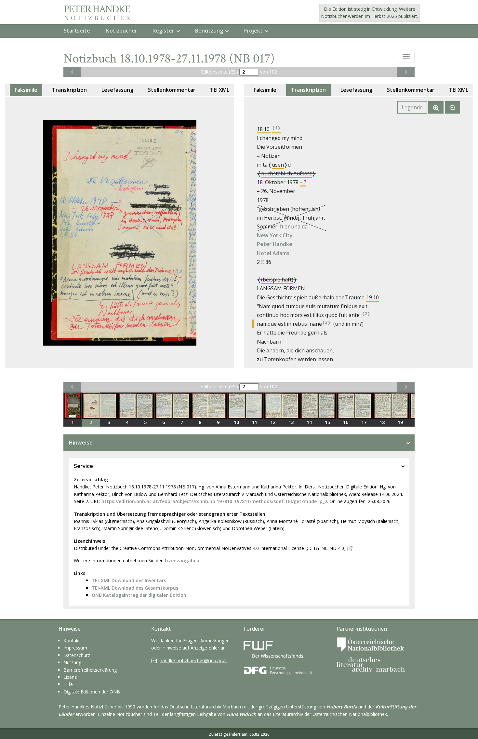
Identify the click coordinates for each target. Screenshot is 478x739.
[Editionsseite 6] (163, 406)
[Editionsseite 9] (218, 406)
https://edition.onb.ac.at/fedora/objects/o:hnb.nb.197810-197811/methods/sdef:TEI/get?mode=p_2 (214, 501)
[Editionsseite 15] (327, 406)
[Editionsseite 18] (382, 406)
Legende (412, 107)
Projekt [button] (253, 30)
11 (254, 422)
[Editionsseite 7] (182, 406)
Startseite (77, 30)
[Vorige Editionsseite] (72, 72)
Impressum (75, 648)
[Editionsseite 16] (345, 406)
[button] (406, 56)
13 (291, 422)
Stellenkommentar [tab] (171, 89)
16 (345, 422)
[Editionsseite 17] (364, 406)
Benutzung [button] (209, 30)
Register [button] (163, 30)
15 (327, 422)
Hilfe (68, 684)
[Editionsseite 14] (309, 406)
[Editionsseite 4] (127, 406)
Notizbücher (121, 30)
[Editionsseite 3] (109, 406)
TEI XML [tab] (219, 89)
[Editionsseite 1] (72, 406)
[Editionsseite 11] (254, 406)
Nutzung (72, 662)
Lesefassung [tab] (117, 89)
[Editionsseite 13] (291, 406)
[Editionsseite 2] (91, 406)
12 (272, 422)
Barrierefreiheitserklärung (90, 670)
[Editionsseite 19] (400, 406)
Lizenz (70, 677)
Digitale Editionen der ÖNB (91, 692)
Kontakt (71, 640)
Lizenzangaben (182, 560)
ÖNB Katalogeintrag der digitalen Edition (139, 595)
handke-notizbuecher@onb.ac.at (193, 660)
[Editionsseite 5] (145, 406)
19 (400, 422)
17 (363, 422)
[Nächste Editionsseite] (406, 72)
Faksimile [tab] (26, 89)
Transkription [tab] (69, 89)
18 (382, 422)
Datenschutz (76, 655)
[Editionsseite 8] (200, 406)
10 (236, 422)
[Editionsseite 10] (236, 406)
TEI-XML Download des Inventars (129, 580)
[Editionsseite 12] (273, 406)
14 (309, 422)
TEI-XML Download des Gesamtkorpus (135, 588)
